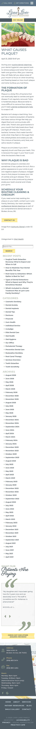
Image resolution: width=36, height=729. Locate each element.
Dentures (9, 315)
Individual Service (13, 326)
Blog (29, 706)
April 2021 (9, 557)
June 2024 (10, 430)
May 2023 (9, 471)
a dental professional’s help (22, 107)
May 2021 (9, 553)
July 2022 (9, 505)
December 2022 (12, 488)
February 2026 (11, 392)
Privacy (6, 722)
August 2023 (11, 461)
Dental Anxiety (12, 305)
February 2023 (11, 481)
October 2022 (11, 495)
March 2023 (10, 478)
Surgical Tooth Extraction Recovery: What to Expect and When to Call (18, 261)
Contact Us (9, 220)
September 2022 (12, 499)
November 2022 (12, 492)
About (16, 702)
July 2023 (9, 464)
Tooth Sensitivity (12, 367)
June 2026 (10, 379)
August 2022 (11, 502)
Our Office (10, 343)
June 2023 (10, 468)
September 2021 (12, 540)
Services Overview (13, 360)
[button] (5, 616)
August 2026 (11, 375)
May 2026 (9, 382)
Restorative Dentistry (14, 353)
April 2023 (10, 475)
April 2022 (10, 516)
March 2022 (10, 519)
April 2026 (10, 385)
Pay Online (18, 20)
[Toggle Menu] (32, 3)
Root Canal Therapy (14, 356)
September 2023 (12, 457)
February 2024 (11, 440)
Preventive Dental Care (15, 349)
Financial (9, 319)
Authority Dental (18, 227)
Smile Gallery (12, 709)
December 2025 (12, 396)
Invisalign (9, 329)
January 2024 (11, 444)
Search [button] (9, 251)
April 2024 (10, 433)
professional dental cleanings (13, 206)
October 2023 (11, 454)
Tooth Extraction (12, 363)
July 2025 (9, 406)
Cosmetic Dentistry (13, 302)
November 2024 (12, 423)
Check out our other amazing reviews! (18, 636)
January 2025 (11, 416)
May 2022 (9, 512)
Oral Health (19, 239)
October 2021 (11, 536)
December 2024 (12, 420)
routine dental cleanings (22, 65)
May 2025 (9, 413)
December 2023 (12, 447)
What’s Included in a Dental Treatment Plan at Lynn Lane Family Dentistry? (17, 290)
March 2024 (10, 437)
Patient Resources (14, 706)
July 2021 (9, 547)
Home (8, 702)
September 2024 (12, 427)
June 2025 (10, 409)
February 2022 (11, 523)
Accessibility (23, 720)
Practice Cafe (18, 725)
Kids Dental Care (12, 332)
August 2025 (11, 403)
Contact (26, 709)
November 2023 (12, 451)
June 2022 (10, 509)
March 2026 (10, 389)
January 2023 (11, 485)
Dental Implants (12, 308)
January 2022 (11, 526)
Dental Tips (10, 312)
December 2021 (12, 529)
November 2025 (12, 399)
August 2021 (11, 543)
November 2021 (12, 533)
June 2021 (10, 550)
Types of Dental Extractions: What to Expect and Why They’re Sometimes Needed (19, 282)
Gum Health (10, 322)
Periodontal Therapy (14, 346)
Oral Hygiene (11, 339)
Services (26, 702)
